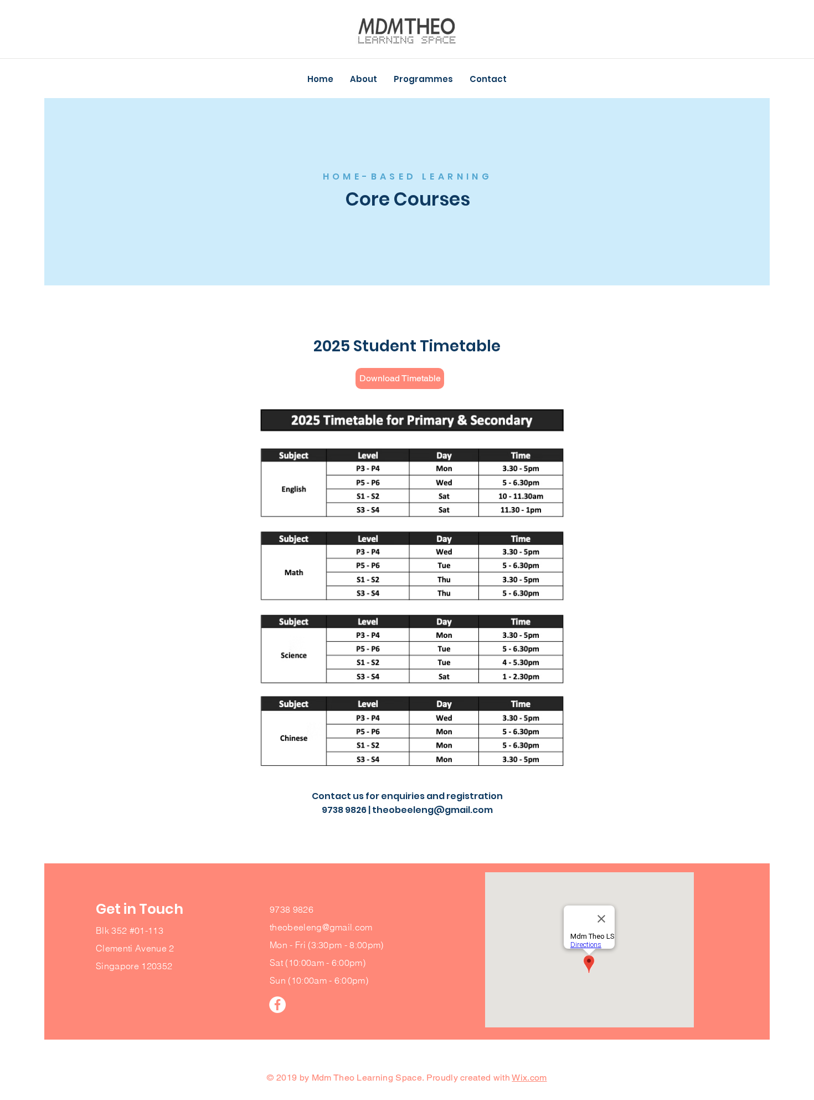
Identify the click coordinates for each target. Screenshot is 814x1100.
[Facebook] (277, 1004)
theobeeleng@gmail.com (432, 810)
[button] (363, 79)
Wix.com (529, 1077)
